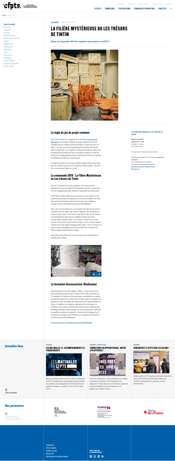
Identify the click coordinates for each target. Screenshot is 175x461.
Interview (6, 33)
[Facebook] (91, 456)
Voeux (5, 52)
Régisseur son (135, 169)
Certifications (124, 9)
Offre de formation (9, 35)
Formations (109, 9)
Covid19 (6, 41)
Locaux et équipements (11, 63)
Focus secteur (8, 55)
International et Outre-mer (12, 38)
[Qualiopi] (104, 412)
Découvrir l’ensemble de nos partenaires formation (12, 418)
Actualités (121, 4)
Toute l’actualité (9, 24)
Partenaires (50, 445)
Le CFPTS (97, 9)
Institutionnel (8, 58)
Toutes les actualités (11, 392)
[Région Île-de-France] (153, 412)
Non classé (7, 27)
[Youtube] (102, 456)
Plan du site (50, 453)
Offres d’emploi (143, 4)
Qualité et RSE (8, 44)
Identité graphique (9, 61)
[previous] (94, 274)
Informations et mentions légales (57, 456)
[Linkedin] (98, 456)
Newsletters (131, 4)
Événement (7, 30)
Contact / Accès (157, 4)
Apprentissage (8, 47)
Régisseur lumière (150, 167)
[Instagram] (95, 456)
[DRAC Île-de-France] (60, 412)
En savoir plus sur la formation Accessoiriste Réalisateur (71, 323)
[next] (99, 274)
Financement (8, 49)
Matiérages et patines (137, 167)
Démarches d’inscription (144, 9)
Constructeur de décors (147, 164)
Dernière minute (9, 66)
